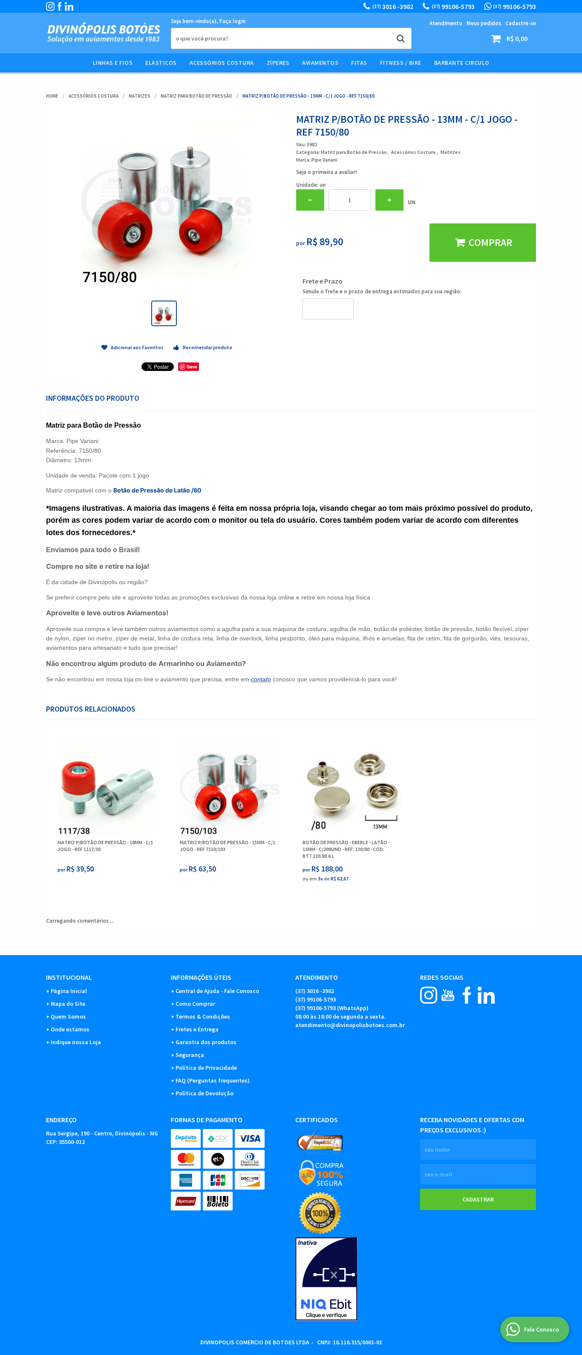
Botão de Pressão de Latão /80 (157, 490)
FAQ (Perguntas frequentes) (213, 1080)
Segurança (190, 1055)
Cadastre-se (520, 23)
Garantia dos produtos (206, 1042)
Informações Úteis (201, 977)
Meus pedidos (484, 23)
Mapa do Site (68, 1004)
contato (261, 679)
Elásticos (161, 63)
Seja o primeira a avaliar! (326, 172)
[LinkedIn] (69, 6)
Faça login (232, 21)
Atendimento (445, 23)
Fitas (359, 63)
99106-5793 (453, 6)
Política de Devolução (204, 1093)
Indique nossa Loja (76, 1042)
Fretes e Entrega (197, 1029)
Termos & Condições (203, 1016)
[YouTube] (447, 995)
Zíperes (278, 63)
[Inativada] (353, 1279)
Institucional (69, 977)
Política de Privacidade (206, 1067)
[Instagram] (50, 6)
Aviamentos (320, 63)
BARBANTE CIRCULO (462, 63)
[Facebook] (59, 6)
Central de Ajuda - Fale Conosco (217, 991)
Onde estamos (70, 1029)
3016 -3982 (392, 6)
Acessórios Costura (222, 63)
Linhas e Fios (113, 63)
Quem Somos (68, 1016)
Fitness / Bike (400, 63)
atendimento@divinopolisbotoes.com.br (350, 1025)
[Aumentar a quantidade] (389, 200)
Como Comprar (195, 1004)
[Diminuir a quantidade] (310, 200)
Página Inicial (69, 991)
